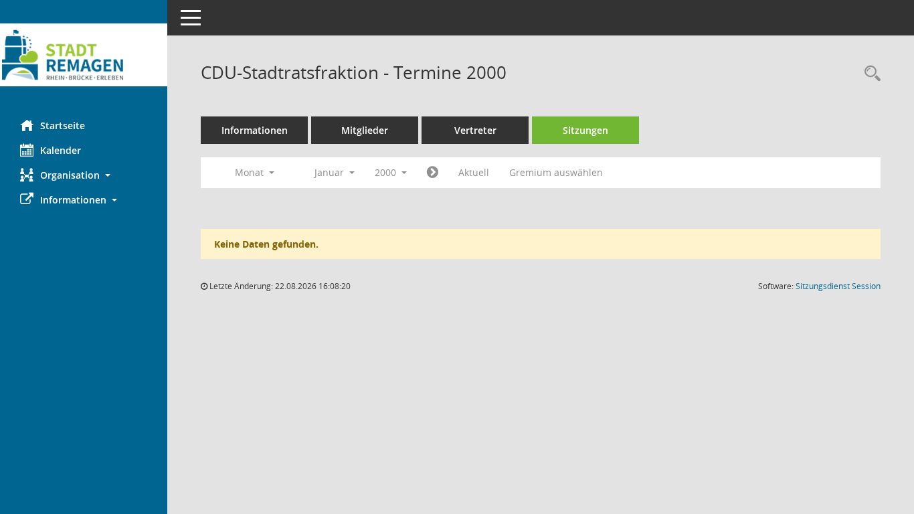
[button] (83, 175)
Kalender (60, 150)
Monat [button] (250, 172)
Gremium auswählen (556, 172)
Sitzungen (585, 130)
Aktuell (473, 172)
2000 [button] (387, 172)
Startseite (62, 125)
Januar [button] (330, 172)
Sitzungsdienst (838, 286)
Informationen (254, 130)
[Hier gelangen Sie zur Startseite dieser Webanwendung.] (83, 54)
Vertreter (475, 130)
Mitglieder (364, 130)
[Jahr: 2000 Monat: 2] (432, 173)
